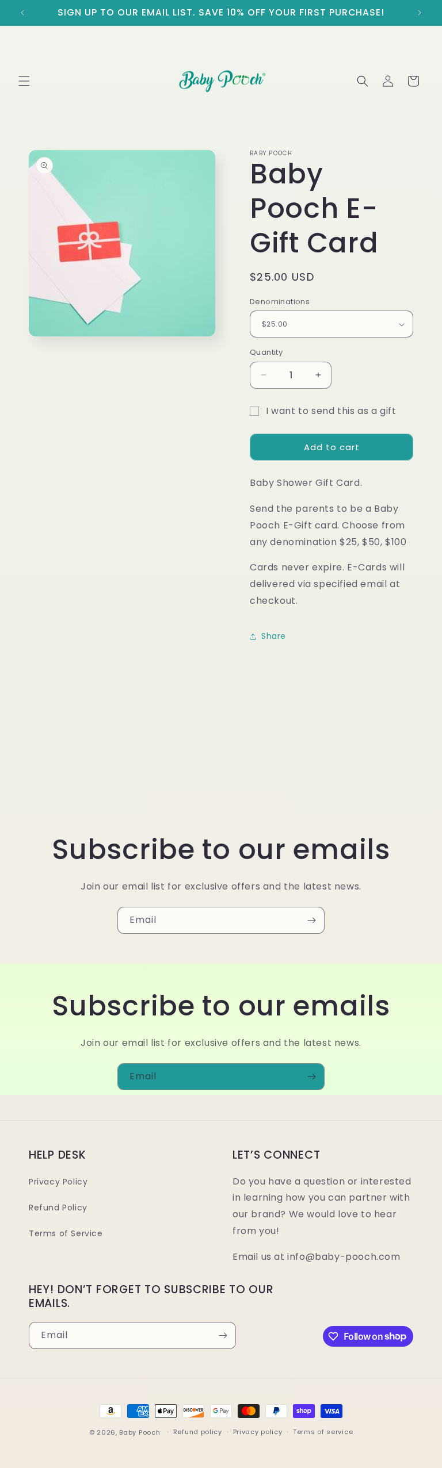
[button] (24, 81)
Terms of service (323, 1431)
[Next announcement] (419, 12)
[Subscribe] (311, 920)
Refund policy (197, 1431)
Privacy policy (258, 1431)
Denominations (280, 301)
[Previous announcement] (22, 12)
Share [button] (273, 636)
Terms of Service (66, 1233)
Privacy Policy (58, 1181)
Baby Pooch (139, 1432)
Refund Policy (58, 1207)
